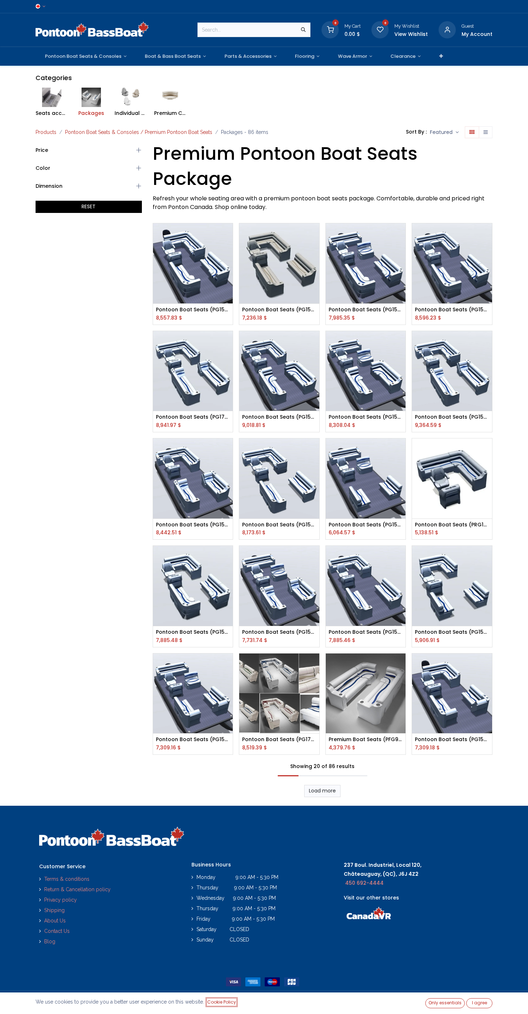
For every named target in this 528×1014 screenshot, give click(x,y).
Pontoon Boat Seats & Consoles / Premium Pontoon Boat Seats (138, 132)
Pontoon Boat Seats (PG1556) (366, 632)
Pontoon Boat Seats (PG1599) (193, 310)
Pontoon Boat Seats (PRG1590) (452, 525)
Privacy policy (61, 900)
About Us (55, 921)
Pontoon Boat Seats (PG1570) (279, 417)
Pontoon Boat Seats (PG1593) (279, 310)
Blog (49, 941)
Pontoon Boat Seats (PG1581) (366, 310)
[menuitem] (86, 56)
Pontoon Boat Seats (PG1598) (193, 632)
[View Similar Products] (228, 283)
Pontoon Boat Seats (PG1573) (366, 525)
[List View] (485, 132)
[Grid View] (472, 132)
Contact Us (57, 931)
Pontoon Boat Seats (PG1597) (452, 739)
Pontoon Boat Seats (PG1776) (193, 417)
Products (46, 132)
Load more (322, 790)
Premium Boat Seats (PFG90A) (366, 739)
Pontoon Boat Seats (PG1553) (452, 417)
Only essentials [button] (445, 1003)
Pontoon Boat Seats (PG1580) (366, 417)
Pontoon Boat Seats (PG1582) (193, 739)
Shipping (54, 910)
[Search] (303, 30)
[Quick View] (228, 235)
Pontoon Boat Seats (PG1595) (452, 632)
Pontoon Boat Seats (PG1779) (279, 739)
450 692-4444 (364, 883)
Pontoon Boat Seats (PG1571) (452, 310)
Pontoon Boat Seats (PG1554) (279, 525)
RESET (89, 206)
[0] (330, 29)
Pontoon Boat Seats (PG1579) (279, 632)
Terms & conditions (66, 879)
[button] (444, 132)
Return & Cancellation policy (77, 889)
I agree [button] (479, 1003)
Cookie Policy (221, 1002)
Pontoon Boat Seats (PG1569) (193, 525)
